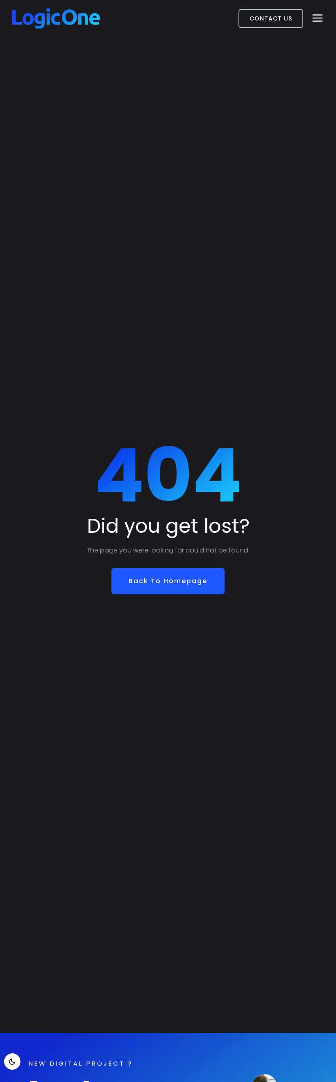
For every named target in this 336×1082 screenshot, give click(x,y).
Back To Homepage (168, 581)
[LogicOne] (56, 18)
